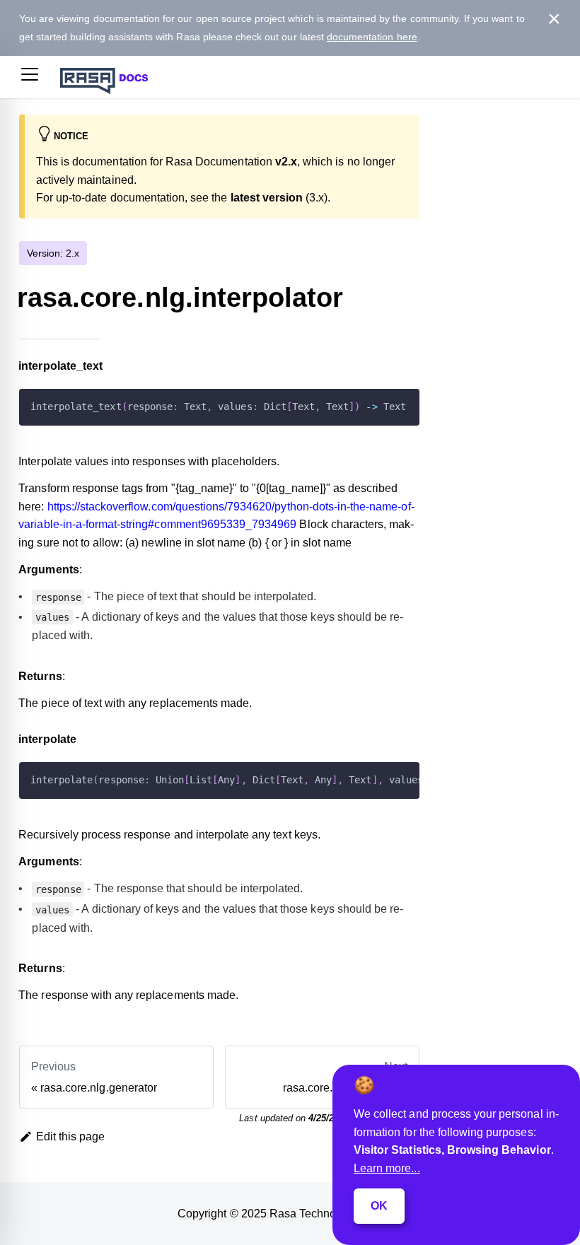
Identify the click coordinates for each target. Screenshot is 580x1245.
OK (379, 1206)
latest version (267, 198)
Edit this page (70, 1136)
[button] (29, 77)
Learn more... (387, 1168)
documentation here (372, 36)
